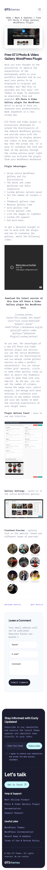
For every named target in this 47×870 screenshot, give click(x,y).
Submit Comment (19, 682)
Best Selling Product (17, 799)
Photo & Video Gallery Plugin (22, 804)
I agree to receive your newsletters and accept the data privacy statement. (25, 756)
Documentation (13, 808)
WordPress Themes (15, 827)
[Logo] (12, 9)
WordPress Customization (19, 832)
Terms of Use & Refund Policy (22, 840)
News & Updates (23, 17)
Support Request (14, 813)
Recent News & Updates (18, 836)
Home (8, 17)
